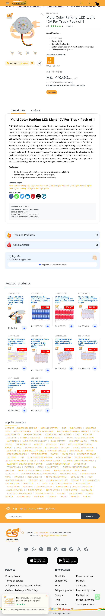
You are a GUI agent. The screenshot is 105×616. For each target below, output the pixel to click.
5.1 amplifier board (86, 454)
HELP (57, 585)
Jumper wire (62, 486)
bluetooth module (27, 428)
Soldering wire (68, 473)
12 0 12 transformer (56, 477)
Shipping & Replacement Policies (23, 585)
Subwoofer (76, 428)
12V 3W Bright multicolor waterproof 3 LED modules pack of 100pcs (87, 342)
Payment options (85, 590)
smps (44, 483)
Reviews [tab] (35, 110)
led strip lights (78, 441)
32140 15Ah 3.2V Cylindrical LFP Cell (25, 451)
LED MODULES (52, 13)
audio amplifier (14, 490)
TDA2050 (75, 496)
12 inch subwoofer (53, 438)
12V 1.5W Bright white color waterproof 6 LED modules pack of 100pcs (16, 342)
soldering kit (34, 477)
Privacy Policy (12, 576)
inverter (19, 477)
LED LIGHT (11, 457)
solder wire (75, 493)
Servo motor (52, 490)
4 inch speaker (34, 490)
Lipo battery (35, 480)
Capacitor (28, 483)
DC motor (51, 444)
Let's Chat (24, 63)
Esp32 (40, 467)
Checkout (81, 585)
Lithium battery (49, 428)
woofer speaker (83, 457)
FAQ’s (57, 599)
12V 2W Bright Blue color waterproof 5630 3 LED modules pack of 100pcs (40, 300)
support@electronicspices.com (53, 535)
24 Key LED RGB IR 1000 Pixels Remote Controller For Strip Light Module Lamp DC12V (16, 301)
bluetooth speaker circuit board (24, 464)
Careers (59, 595)
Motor (89, 451)
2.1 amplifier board (30, 438)
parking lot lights (27, 188)
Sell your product (64, 590)
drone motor (83, 483)
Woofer (38, 444)
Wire (19, 447)
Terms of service (14, 580)
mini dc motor (63, 457)
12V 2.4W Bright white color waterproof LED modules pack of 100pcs (40, 384)
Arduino (61, 493)
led (77, 434)
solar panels (23, 444)
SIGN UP (90, 516)
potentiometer (39, 454)
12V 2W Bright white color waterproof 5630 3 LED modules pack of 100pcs (87, 300)
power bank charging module (73, 431)
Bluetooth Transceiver (19, 493)
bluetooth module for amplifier (38, 473)
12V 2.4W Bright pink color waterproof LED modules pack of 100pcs (16, 384)
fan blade (86, 490)
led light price (42, 188)
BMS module (76, 451)
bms (62, 444)
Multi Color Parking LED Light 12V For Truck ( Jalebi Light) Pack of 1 (39, 185)
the (64, 428)
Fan (22, 457)
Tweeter (29, 467)
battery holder (62, 470)
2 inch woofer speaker (40, 457)
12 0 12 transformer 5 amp (80, 438)
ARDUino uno (23, 496)
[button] (81, 3)
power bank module (84, 447)
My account (61, 604)
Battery (87, 434)
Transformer (13, 467)
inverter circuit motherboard (34, 470)
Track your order (85, 604)
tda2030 (51, 496)
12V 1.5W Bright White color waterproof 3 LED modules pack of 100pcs (63, 342)
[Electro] (19, 3)
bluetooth (53, 467)
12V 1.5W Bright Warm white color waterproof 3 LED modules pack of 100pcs (40, 343)
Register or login (85, 576)
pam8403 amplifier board (76, 467)
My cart (80, 580)
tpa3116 (74, 480)
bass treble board (16, 454)
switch (54, 454)
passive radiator (44, 493)
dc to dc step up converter (79, 460)
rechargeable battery (57, 447)
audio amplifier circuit (35, 441)
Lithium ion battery (56, 480)
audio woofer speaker (58, 464)
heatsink (27, 486)
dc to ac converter (61, 483)
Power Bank (12, 486)
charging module (56, 451)
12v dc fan (67, 454)
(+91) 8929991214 (42, 533)
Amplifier (11, 438)
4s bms (86, 496)
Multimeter (12, 441)
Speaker (9, 428)
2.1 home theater (32, 434)
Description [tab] (18, 110)
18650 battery (57, 441)
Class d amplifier (44, 431)
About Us (60, 576)
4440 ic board (70, 490)
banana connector (82, 486)
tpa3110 (63, 496)
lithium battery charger (58, 434)
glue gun (38, 496)
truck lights (14, 188)
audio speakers (33, 447)
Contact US (61, 580)
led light (75, 185)
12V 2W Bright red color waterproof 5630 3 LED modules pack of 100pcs (64, 300)
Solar (33, 460)
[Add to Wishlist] (32, 63)
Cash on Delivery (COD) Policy (21, 590)
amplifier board (22, 431)
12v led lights (86, 185)
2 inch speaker (44, 486)
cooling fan (77, 477)
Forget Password (85, 599)
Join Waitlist (52, 92)
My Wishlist (82, 595)
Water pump (80, 464)
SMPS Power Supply (50, 460)
